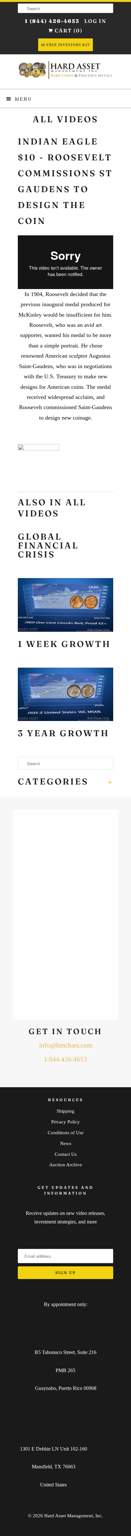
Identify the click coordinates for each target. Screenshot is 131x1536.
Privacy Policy (65, 1121)
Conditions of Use (66, 1132)
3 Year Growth (63, 733)
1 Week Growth (64, 644)
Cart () (68, 30)
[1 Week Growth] (65, 606)
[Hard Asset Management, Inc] (65, 71)
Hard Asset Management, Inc (73, 1515)
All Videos (65, 119)
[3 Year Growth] (65, 696)
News (65, 1143)
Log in (95, 21)
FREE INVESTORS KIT (68, 45)
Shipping (65, 1111)
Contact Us (66, 1154)
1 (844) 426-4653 (52, 21)
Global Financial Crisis (48, 545)
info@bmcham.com (65, 1045)
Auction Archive (65, 1164)
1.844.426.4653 (65, 1059)
